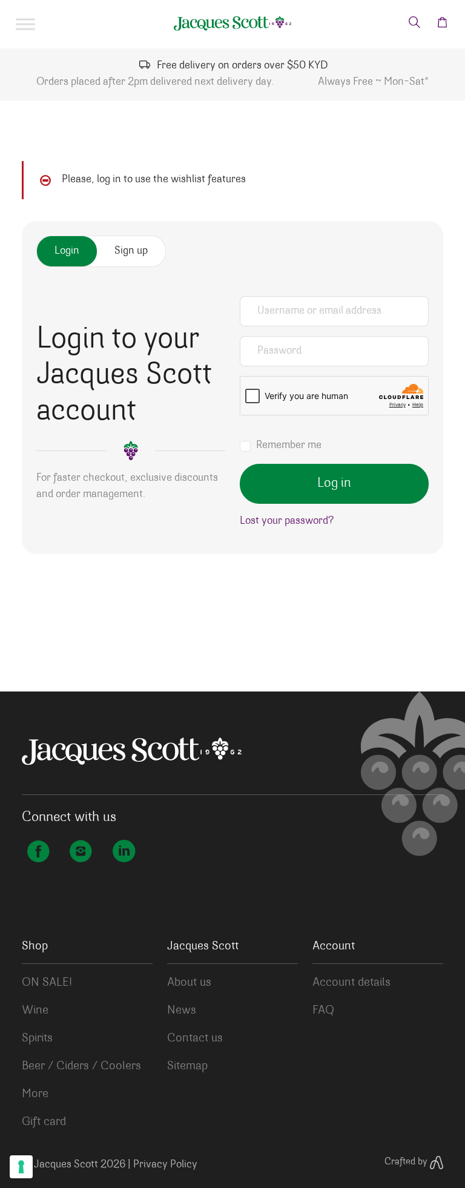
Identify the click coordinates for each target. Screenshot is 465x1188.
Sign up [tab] (131, 251)
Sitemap (187, 1066)
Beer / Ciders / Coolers (81, 1066)
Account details (351, 983)
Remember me (289, 445)
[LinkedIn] (123, 853)
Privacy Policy (165, 1165)
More (35, 1094)
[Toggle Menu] (25, 24)
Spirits (37, 1038)
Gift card (44, 1122)
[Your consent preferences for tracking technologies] (21, 1166)
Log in (334, 483)
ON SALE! (47, 983)
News (181, 1011)
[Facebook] (38, 853)
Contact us (195, 1038)
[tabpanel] (232, 418)
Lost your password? (287, 521)
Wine (35, 1011)
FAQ (323, 1011)
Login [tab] (66, 251)
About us (189, 983)
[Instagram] (80, 853)
